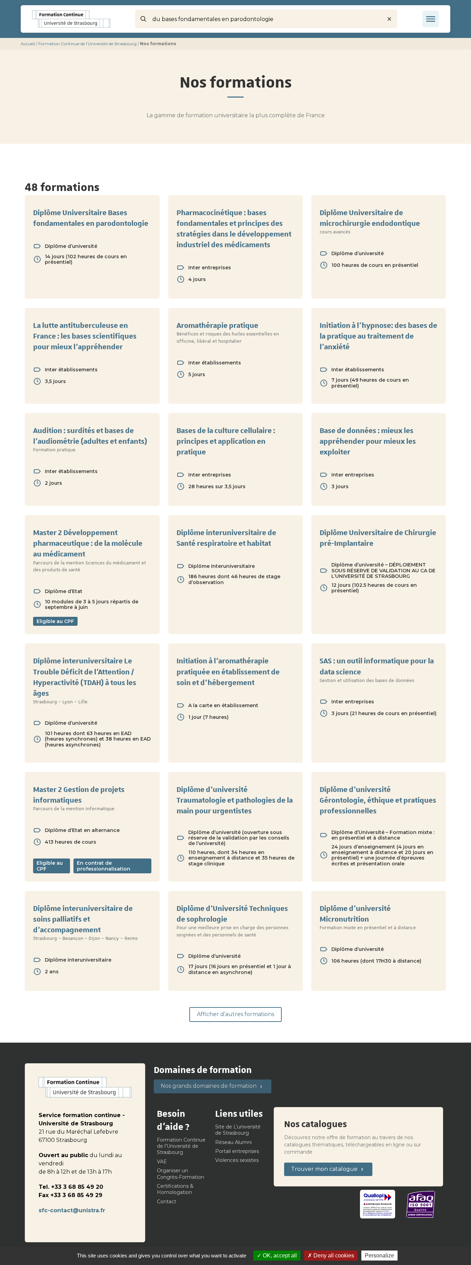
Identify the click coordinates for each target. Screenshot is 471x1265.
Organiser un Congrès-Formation (180, 1173)
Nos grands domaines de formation (209, 1086)
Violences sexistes (237, 1160)
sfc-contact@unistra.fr (72, 1210)
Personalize (379, 1255)
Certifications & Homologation (175, 1189)
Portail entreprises (237, 1151)
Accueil (28, 43)
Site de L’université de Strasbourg (238, 1130)
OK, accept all (279, 1255)
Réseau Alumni (233, 1142)
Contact (166, 1201)
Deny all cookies (333, 1255)
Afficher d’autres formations (235, 1014)
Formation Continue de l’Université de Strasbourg (87, 43)
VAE (162, 1161)
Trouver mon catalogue (324, 1169)
